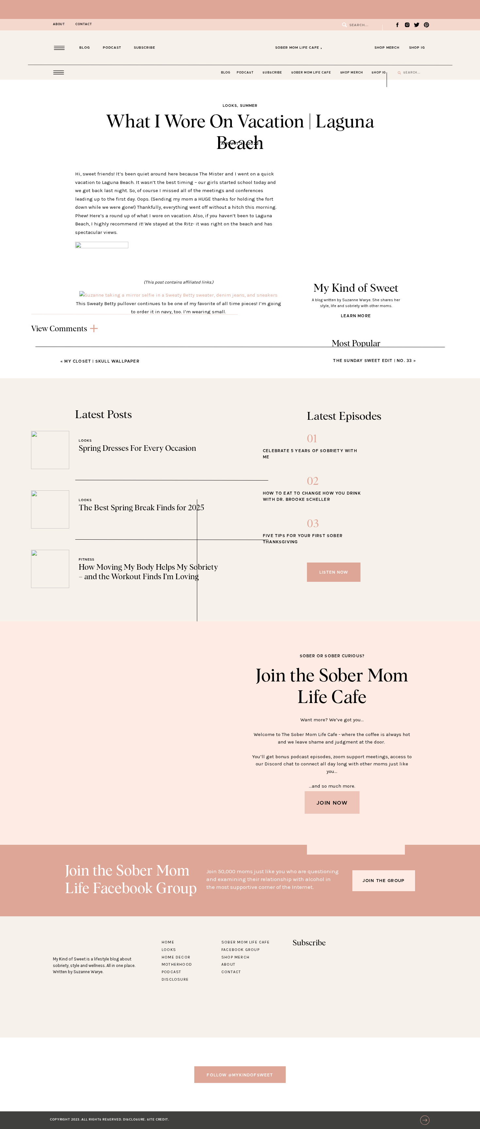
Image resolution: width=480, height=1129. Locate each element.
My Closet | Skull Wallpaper (101, 361)
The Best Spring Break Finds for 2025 (141, 508)
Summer (249, 105)
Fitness (86, 559)
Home (168, 942)
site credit (157, 1119)
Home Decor (176, 957)
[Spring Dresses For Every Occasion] (50, 450)
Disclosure (175, 979)
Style (312, 446)
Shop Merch (235, 957)
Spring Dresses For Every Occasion (137, 448)
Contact (231, 972)
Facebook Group (240, 949)
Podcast (171, 972)
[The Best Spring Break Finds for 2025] (50, 509)
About (228, 964)
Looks (230, 105)
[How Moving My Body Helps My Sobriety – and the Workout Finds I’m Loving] (50, 569)
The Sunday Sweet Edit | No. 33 (372, 361)
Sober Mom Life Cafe (245, 942)
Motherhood (177, 964)
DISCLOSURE (134, 1119)
